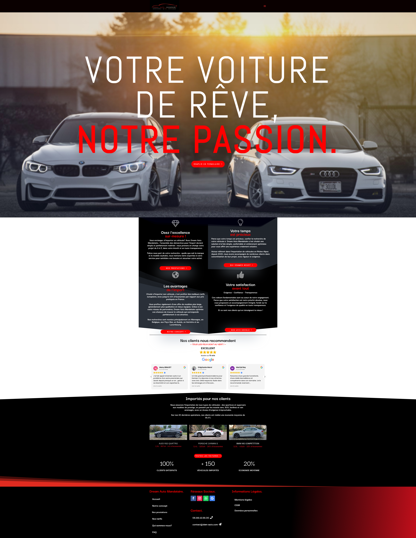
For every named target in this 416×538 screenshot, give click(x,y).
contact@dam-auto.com (205, 524)
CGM (237, 505)
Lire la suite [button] (157, 386)
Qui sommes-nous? (240, 265)
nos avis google (240, 330)
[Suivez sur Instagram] (199, 498)
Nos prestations (175, 268)
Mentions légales (243, 499)
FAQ (154, 532)
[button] (264, 376)
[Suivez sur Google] (212, 498)
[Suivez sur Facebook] (193, 498)
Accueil (156, 499)
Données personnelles (246, 510)
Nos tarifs (157, 518)
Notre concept (175, 332)
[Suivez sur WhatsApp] (206, 498)
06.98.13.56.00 (201, 517)
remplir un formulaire (207, 164)
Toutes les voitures (207, 456)
